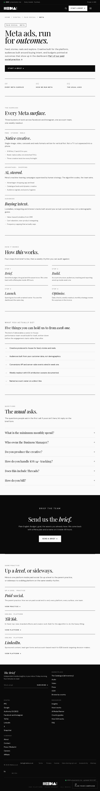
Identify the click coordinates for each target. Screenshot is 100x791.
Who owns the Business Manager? (27, 442)
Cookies (56, 763)
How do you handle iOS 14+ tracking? (29, 461)
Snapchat (7, 730)
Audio (54, 680)
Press (54, 687)
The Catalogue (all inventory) (63, 676)
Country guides (57, 715)
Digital (17, 17)
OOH (53, 691)
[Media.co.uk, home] (10, 8)
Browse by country (59, 695)
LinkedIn (7, 723)
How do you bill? (15, 480)
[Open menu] (90, 8)
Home (7, 17)
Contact (7, 743)
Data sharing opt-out (69, 763)
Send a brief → (50, 539)
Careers (7, 751)
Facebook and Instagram (13, 715)
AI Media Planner (58, 711)
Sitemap (93, 763)
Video (54, 683)
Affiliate (7, 755)
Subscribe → (42, 685)
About (6, 739)
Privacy (48, 763)
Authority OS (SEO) (11, 711)
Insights (55, 704)
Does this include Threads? (22, 471)
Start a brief (78, 8)
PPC (5, 704)
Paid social (30, 17)
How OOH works (58, 719)
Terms (41, 763)
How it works (56, 708)
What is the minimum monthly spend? (29, 433)
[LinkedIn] (6, 773)
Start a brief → (16, 68)
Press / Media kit (10, 747)
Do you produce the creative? (23, 452)
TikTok (6, 719)
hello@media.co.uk (26, 763)
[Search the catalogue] (66, 8)
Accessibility (83, 763)
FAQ (53, 723)
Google (6, 708)
